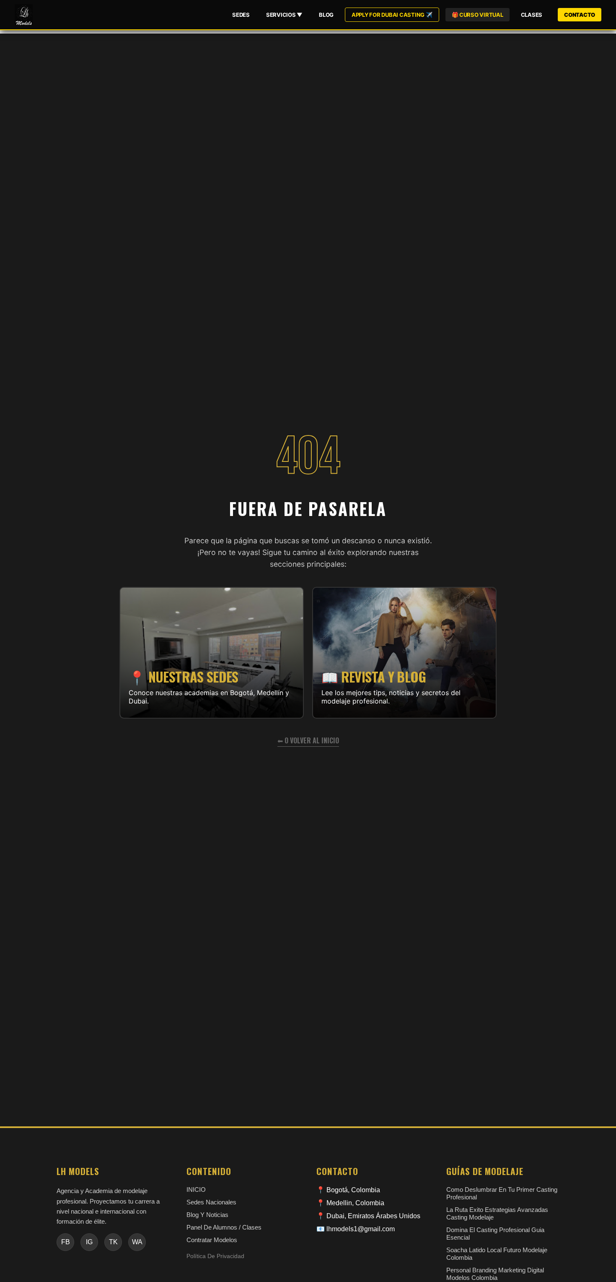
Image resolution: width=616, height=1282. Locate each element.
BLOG (326, 14)
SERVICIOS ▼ (284, 14)
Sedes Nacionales (211, 1202)
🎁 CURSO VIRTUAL (477, 14)
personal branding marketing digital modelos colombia (495, 1273)
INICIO (196, 1189)
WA (137, 1242)
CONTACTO (579, 14)
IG (89, 1242)
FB (65, 1242)
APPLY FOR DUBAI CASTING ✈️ (392, 14)
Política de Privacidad (215, 1256)
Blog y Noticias (207, 1214)
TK (113, 1242)
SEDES (241, 14)
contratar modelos (211, 1239)
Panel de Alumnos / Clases (223, 1227)
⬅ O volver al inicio (308, 740)
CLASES (531, 14)
